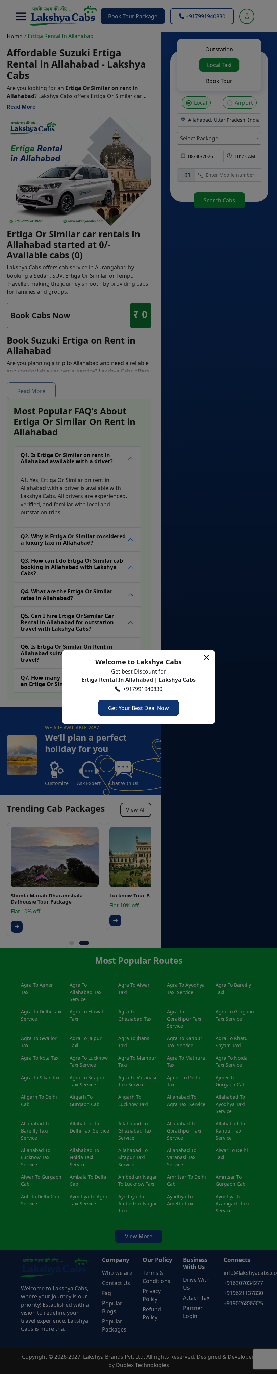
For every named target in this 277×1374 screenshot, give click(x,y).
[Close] (206, 657)
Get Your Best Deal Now (138, 708)
